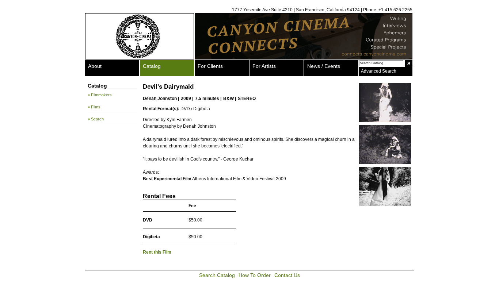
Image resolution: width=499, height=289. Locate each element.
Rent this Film (157, 252)
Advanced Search (378, 71)
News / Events (323, 66)
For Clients (210, 66)
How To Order (255, 275)
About (95, 66)
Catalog (152, 66)
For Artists (264, 66)
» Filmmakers (100, 95)
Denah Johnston (160, 98)
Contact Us (287, 275)
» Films (94, 107)
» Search (96, 119)
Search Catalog (217, 275)
